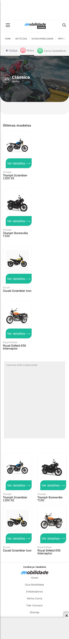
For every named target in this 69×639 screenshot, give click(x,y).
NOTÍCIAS (21, 38)
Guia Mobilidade (34, 584)
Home (34, 577)
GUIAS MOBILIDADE (42, 38)
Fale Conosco (34, 605)
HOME (7, 38)
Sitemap (34, 612)
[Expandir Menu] (8, 25)
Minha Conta (34, 598)
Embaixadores (34, 591)
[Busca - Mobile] (61, 25)
